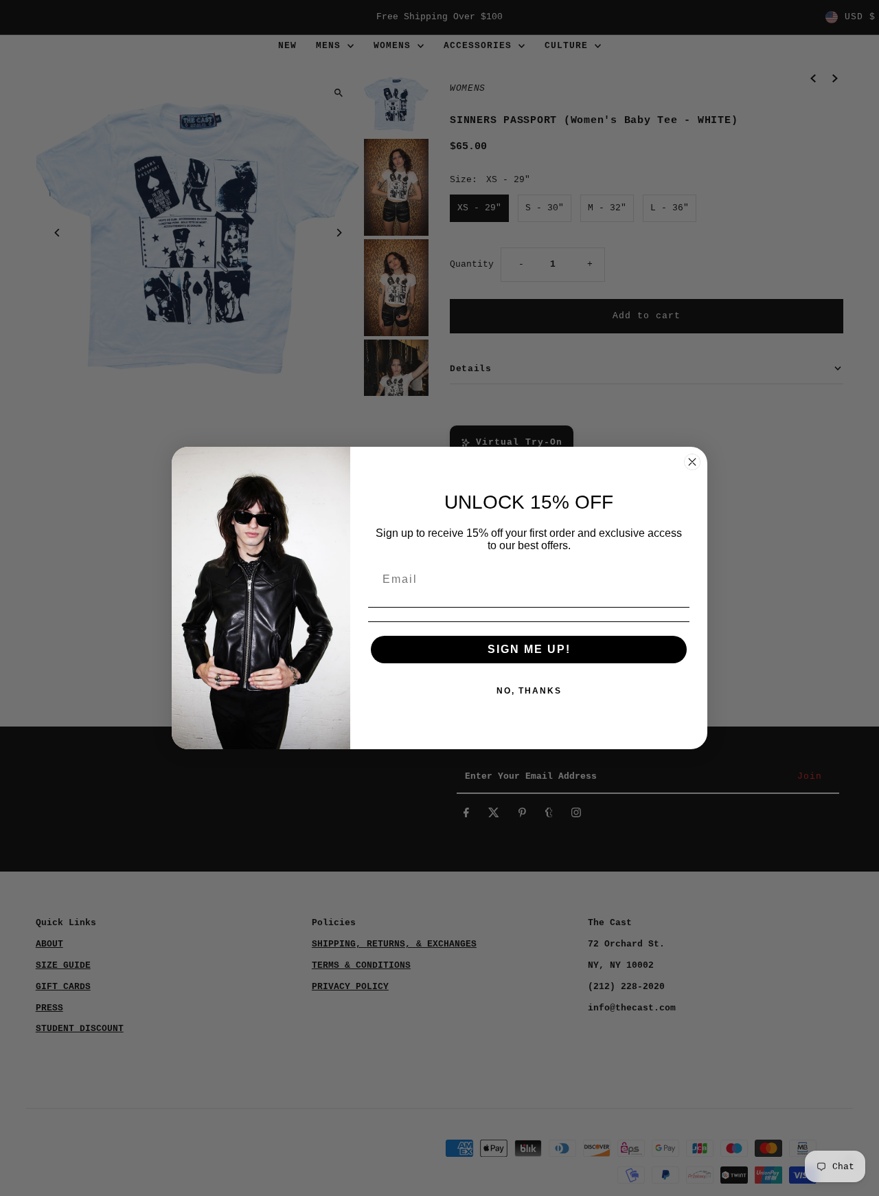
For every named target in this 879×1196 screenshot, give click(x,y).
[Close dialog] (692, 462)
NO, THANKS (529, 691)
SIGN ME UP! (529, 649)
